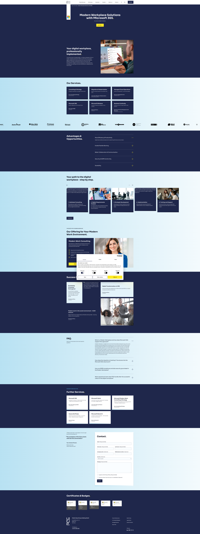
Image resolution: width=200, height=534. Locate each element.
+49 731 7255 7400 (75, 528)
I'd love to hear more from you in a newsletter (108, 477)
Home (73, 5)
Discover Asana (72, 420)
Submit (99, 480)
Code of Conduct (130, 522)
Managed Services (115, 522)
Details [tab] (100, 259)
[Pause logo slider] (197, 124)
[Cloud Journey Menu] (85, 2)
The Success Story (71, 318)
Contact (130, 2)
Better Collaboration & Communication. (106, 152)
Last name (117, 446)
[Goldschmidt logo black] (117, 124)
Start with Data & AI (95, 420)
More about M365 (72, 108)
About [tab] (115, 259)
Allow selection (100, 277)
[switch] (94, 273)
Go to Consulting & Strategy (74, 94)
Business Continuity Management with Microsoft (121, 110)
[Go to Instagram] (131, 530)
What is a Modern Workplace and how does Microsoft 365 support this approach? (111, 340)
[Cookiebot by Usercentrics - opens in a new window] (117, 256)
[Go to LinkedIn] (127, 530)
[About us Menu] (112, 2)
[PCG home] (68, 2)
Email (98, 441)
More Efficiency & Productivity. (103, 137)
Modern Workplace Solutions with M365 (85, 5)
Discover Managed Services (119, 94)
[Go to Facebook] (129, 530)
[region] (95, 124)
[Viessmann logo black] (48, 124)
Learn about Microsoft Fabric (96, 404)
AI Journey (90, 2)
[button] (129, 185)
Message (99, 461)
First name (99, 446)
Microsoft (75, 5)
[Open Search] (121, 2)
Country (98, 456)
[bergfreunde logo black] (31, 124)
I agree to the (105, 474)
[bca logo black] (65, 124)
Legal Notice (129, 520)
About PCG (114, 524)
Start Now (99, 25)
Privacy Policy (108, 474)
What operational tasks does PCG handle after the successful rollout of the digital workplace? (112, 377)
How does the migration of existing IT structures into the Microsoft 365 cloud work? (111, 361)
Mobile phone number (119, 451)
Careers (116, 2)
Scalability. (98, 165)
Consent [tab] (84, 259)
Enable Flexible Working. (102, 145)
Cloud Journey (82, 2)
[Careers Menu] (118, 2)
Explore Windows (94, 109)
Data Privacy (129, 518)
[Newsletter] (132, 530)
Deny (85, 277)
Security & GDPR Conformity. (103, 159)
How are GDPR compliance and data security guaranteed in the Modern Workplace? (112, 369)
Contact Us (70, 218)
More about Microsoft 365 (73, 404)
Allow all (115, 277)
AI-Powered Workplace (116, 520)
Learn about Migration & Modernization (98, 95)
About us (110, 2)
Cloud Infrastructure (115, 518)
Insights (104, 2)
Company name (100, 451)
